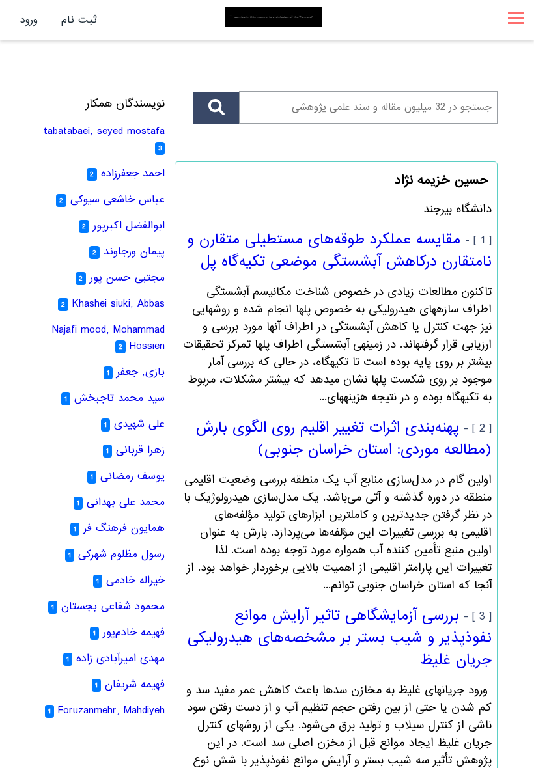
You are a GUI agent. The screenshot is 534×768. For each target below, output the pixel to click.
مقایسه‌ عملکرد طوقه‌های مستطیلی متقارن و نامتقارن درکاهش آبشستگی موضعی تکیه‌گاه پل (339, 250)
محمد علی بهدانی (126, 502)
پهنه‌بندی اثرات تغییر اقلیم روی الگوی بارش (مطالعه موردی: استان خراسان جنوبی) (344, 439)
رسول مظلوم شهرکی (121, 554)
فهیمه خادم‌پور (134, 632)
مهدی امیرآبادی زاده (120, 658)
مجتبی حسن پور (127, 277)
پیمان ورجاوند (134, 251)
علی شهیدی (139, 424)
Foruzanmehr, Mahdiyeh (111, 710)
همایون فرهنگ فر (124, 528)
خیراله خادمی (135, 580)
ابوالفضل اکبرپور (129, 225)
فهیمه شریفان (135, 684)
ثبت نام (79, 20)
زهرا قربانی (140, 450)
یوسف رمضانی (132, 476)
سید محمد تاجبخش (119, 398)
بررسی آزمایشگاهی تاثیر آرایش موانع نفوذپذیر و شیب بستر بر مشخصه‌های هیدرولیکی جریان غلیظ (340, 638)
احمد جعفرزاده (133, 173)
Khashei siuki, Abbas (118, 303)
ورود (29, 20)
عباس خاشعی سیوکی (117, 199)
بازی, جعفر (141, 372)
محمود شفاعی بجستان (113, 606)
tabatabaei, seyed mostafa (104, 131)
